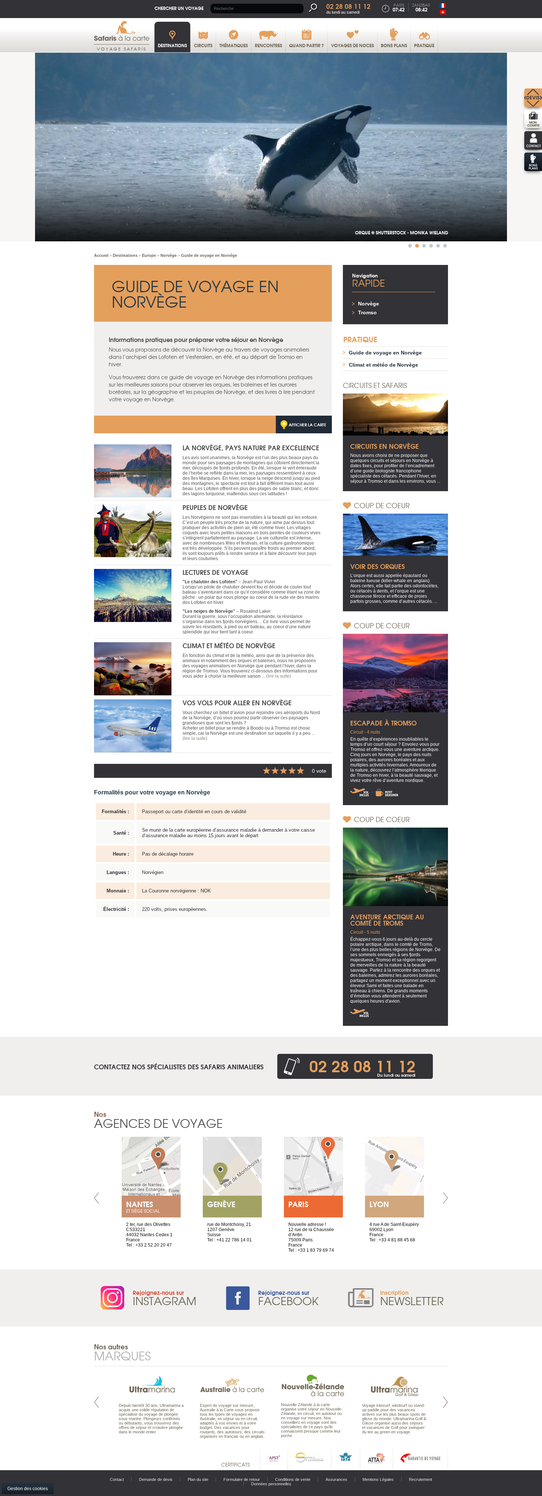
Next (445, 1198)
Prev (96, 1198)
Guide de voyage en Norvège (385, 353)
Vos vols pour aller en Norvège (237, 702)
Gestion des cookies (27, 1488)
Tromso (367, 312)
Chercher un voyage (179, 7)
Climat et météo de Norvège (229, 645)
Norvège (368, 304)
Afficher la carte (307, 424)
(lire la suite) (278, 676)
